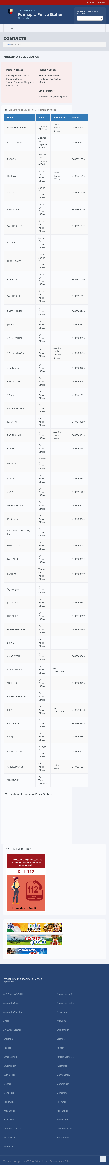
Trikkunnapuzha (64, 1128)
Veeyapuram (63, 1137)
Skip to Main (100, 2)
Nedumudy (8, 1101)
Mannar (7, 1083)
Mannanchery (63, 1074)
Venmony (8, 1146)
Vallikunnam (9, 1137)
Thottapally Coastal (12, 1128)
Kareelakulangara (65, 1056)
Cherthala (8, 1038)
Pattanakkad (9, 1110)
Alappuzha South (11, 1002)
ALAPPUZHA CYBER (13, 993)
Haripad (7, 1047)
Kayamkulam (9, 1065)
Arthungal (61, 1020)
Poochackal (62, 1110)
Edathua (61, 1038)
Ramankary (62, 1119)
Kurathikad (62, 1065)
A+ (93, 2)
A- (87, 2)
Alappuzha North (65, 993)
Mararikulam (63, 1083)
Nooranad (61, 1101)
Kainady (60, 1047)
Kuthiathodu (9, 1074)
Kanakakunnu (10, 1056)
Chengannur (63, 1029)
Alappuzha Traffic (65, 1002)
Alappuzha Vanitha (12, 1011)
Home (8, 44)
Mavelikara (8, 1092)
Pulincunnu (8, 1119)
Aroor (6, 1020)
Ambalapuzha (63, 1011)
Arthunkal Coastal (12, 1029)
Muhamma (62, 1092)
